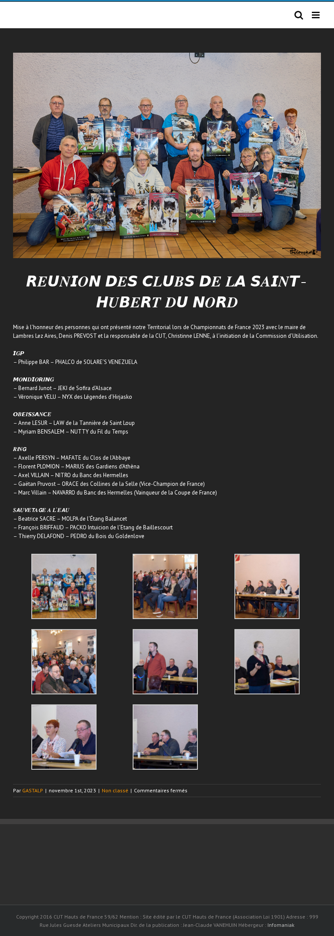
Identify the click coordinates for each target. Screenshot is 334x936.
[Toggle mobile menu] (316, 15)
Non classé (115, 790)
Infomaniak (280, 925)
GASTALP (32, 790)
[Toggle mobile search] (298, 15)
